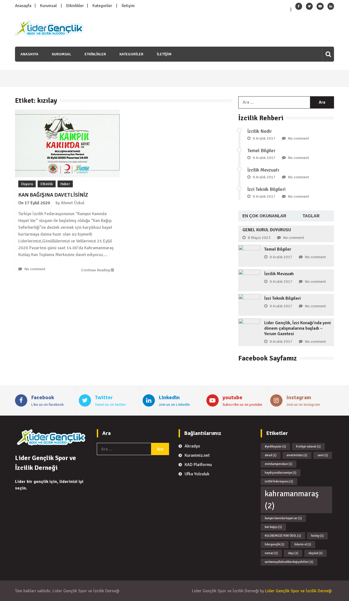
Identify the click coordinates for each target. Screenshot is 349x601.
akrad (270, 455)
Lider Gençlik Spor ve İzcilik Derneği (298, 591)
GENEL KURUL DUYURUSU (266, 230)
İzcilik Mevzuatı (263, 170)
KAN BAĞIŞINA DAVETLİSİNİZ (53, 194)
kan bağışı (273, 527)
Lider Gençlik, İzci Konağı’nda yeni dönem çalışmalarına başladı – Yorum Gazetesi (297, 328)
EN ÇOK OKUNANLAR (264, 216)
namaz (271, 553)
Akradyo (192, 446)
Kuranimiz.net (197, 455)
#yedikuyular (275, 446)
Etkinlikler (75, 5)
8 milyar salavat (308, 446)
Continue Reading (96, 270)
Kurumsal (48, 5)
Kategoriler (102, 5)
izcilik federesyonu (279, 481)
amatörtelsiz (297, 455)
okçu (293, 553)
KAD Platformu (198, 464)
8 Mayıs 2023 (259, 237)
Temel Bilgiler (261, 151)
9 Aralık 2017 (264, 138)
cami (322, 455)
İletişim (128, 5)
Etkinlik (46, 184)
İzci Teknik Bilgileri (266, 189)
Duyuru (27, 184)
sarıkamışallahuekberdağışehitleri (289, 562)
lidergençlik (274, 544)
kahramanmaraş (292, 500)
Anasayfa (23, 5)
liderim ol (302, 544)
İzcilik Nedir (259, 131)
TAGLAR (311, 216)
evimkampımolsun (278, 464)
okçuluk (315, 553)
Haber (65, 184)
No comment (34, 269)
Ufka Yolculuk (197, 474)
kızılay (317, 535)
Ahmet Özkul (72, 203)
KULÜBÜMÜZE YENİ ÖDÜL (283, 535)
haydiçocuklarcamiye (280, 472)
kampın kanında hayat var (283, 518)
